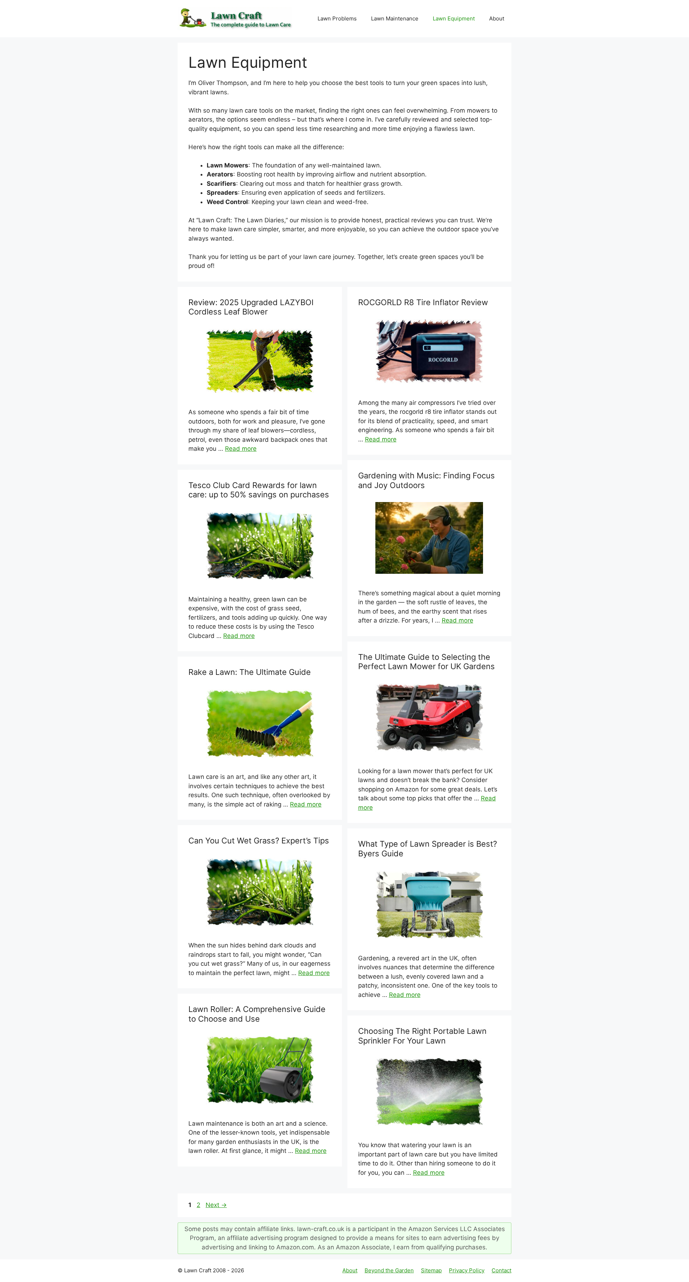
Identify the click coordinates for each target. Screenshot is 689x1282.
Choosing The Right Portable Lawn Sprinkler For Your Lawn (422, 1035)
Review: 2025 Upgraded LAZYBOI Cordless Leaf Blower (251, 307)
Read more (241, 448)
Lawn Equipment (454, 18)
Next (216, 1204)
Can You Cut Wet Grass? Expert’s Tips (258, 840)
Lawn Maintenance (394, 18)
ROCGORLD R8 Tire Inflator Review (423, 302)
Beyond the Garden (389, 1270)
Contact (501, 1270)
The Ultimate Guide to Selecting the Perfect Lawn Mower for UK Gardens (426, 661)
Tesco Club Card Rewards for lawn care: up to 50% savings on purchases (258, 490)
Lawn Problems (337, 18)
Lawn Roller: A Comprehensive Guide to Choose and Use (256, 1013)
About (496, 18)
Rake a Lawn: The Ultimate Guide (249, 672)
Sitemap (431, 1270)
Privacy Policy (466, 1270)
